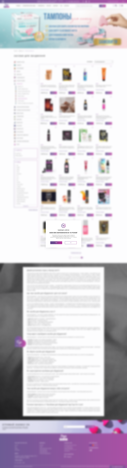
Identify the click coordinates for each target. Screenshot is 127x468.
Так (56, 242)
